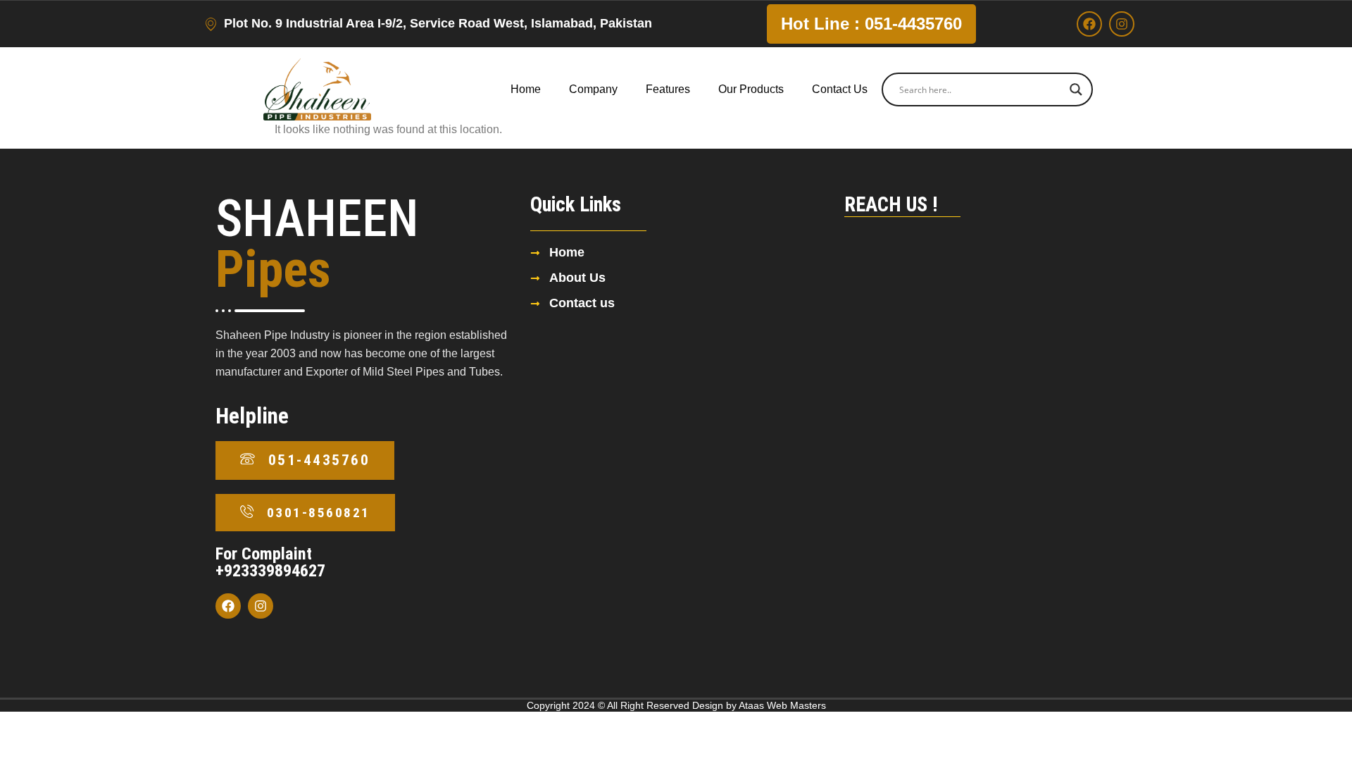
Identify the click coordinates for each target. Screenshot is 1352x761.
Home (526, 89)
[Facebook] (1089, 24)
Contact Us (840, 89)
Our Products (751, 89)
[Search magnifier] (1076, 89)
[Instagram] (1121, 24)
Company (593, 89)
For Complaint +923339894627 (270, 562)
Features (668, 89)
